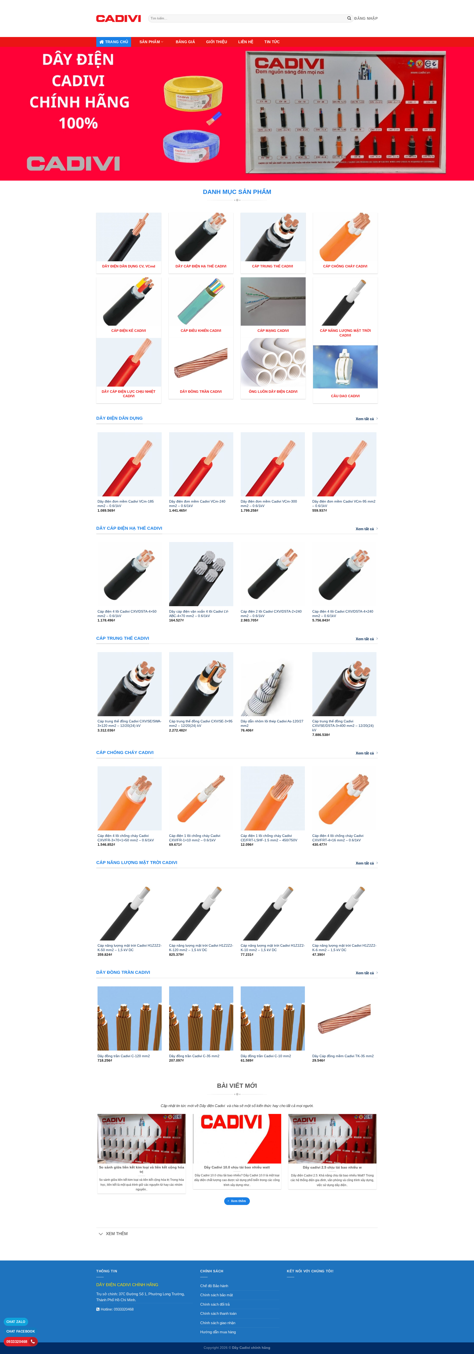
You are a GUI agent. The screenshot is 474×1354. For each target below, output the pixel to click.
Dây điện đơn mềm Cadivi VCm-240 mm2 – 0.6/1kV (197, 503)
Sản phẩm (149, 42)
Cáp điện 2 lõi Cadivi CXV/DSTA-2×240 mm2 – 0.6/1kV (271, 613)
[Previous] (91, 462)
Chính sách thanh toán (218, 1313)
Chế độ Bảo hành (214, 1286)
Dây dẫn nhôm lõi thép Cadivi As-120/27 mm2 (272, 723)
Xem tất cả (365, 419)
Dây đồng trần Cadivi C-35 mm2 (194, 1056)
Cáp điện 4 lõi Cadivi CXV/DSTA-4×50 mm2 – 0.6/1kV (127, 613)
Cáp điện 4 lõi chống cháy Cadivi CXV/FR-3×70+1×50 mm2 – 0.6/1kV (126, 838)
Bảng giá (185, 42)
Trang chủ (116, 42)
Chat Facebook (20, 1331)
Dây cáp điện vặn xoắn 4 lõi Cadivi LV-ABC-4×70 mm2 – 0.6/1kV (199, 613)
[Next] (382, 462)
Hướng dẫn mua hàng (218, 1332)
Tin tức (272, 42)
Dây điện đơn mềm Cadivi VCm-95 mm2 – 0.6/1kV (343, 503)
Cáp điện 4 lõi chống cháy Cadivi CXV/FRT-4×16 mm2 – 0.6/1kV (337, 838)
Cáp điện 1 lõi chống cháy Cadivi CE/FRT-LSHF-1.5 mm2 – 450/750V (269, 838)
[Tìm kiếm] (349, 18)
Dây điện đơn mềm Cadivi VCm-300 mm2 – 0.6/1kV (269, 503)
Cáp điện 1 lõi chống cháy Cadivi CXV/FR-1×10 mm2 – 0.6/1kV (194, 838)
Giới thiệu (216, 42)
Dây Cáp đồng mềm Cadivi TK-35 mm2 (343, 1056)
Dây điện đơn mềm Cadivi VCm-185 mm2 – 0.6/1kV (126, 503)
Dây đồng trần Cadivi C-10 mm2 (266, 1056)
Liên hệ (245, 42)
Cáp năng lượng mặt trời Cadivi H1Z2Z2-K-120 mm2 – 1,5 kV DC (201, 947)
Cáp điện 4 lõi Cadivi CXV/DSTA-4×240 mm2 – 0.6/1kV (342, 613)
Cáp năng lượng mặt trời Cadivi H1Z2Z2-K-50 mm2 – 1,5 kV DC (130, 947)
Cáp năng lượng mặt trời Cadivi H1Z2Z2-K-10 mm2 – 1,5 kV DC (273, 947)
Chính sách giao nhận (217, 1323)
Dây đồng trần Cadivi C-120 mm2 (124, 1056)
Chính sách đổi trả (215, 1304)
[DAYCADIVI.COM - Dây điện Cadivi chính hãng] (118, 18)
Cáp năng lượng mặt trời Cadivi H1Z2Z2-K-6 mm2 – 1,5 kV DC (344, 947)
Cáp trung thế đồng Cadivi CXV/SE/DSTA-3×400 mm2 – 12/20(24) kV (343, 725)
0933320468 (124, 1309)
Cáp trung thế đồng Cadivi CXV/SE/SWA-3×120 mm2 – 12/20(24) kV (129, 723)
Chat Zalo (15, 1322)
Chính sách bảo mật (216, 1295)
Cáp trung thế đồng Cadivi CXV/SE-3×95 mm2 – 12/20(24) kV (201, 723)
